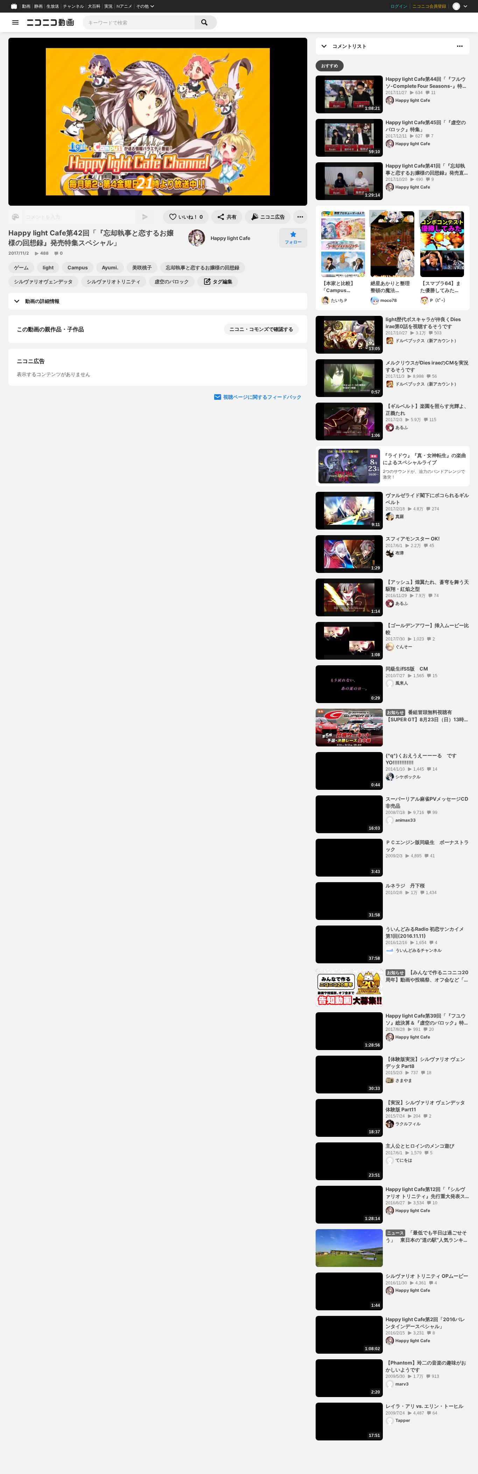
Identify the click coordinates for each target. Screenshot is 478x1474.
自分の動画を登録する (56, 401)
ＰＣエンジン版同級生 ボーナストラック (427, 845)
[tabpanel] (393, 758)
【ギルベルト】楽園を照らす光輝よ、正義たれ (427, 409)
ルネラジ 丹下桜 (405, 885)
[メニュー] (300, 217)
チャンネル (73, 6)
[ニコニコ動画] (50, 22)
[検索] (206, 22)
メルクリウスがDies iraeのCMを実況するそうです (427, 366)
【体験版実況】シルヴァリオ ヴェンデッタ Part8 (425, 1062)
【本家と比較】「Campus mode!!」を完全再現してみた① (342, 286)
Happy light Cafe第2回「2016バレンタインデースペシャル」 (425, 1322)
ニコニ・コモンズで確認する (261, 329)
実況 (108, 6)
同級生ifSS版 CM (407, 669)
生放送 (53, 6)
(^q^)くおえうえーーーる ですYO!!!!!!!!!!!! (421, 758)
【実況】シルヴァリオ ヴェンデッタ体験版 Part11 (425, 1105)
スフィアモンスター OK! (413, 538)
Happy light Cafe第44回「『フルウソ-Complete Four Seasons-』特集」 (426, 82)
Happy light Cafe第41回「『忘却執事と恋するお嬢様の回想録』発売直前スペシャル (427, 169)
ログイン (399, 6)
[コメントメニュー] (460, 46)
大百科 (94, 6)
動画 (26, 6)
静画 (38, 6)
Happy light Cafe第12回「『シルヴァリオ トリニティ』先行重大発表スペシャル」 (425, 1192)
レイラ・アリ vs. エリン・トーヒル (424, 1406)
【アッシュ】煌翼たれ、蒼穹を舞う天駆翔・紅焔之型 (427, 585)
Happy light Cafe (230, 238)
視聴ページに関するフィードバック (262, 533)
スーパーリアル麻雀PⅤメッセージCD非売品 (427, 802)
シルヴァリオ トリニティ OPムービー (427, 1276)
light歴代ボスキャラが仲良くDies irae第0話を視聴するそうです (423, 322)
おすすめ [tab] (329, 65)
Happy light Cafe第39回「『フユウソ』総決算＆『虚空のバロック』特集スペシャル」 (427, 1019)
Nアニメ (124, 6)
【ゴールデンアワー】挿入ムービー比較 (427, 628)
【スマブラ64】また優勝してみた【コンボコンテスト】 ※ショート (440, 286)
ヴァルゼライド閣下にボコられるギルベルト (427, 498)
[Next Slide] (293, 466)
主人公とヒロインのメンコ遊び (420, 1146)
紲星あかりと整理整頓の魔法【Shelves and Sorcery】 (390, 286)
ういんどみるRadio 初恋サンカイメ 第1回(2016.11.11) (425, 932)
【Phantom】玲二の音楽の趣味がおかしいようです (426, 1366)
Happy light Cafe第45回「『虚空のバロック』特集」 (426, 125)
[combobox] (139, 22)
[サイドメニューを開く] (15, 22)
